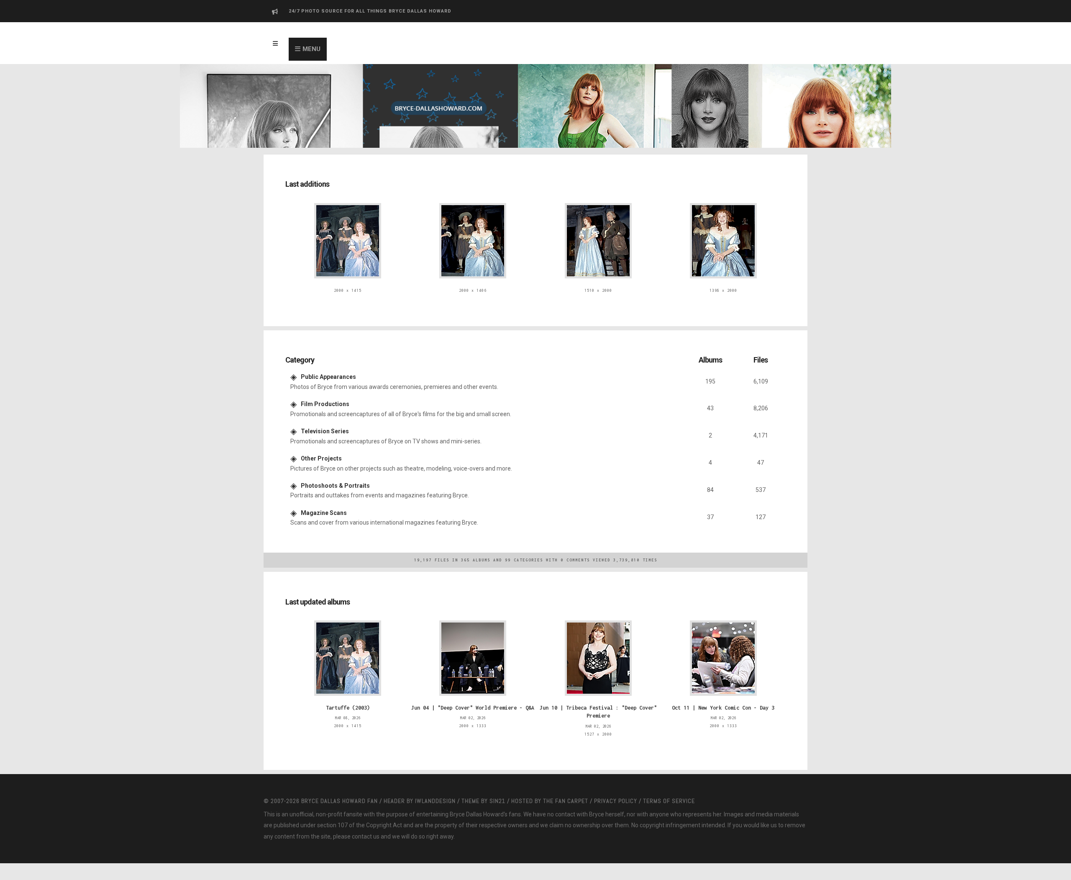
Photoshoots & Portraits (335, 474)
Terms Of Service (669, 784)
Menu (311, 49)
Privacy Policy (615, 784)
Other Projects (321, 449)
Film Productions (325, 399)
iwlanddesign (435, 784)
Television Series (325, 424)
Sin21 (497, 784)
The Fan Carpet (565, 784)
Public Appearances (328, 373)
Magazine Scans (324, 500)
